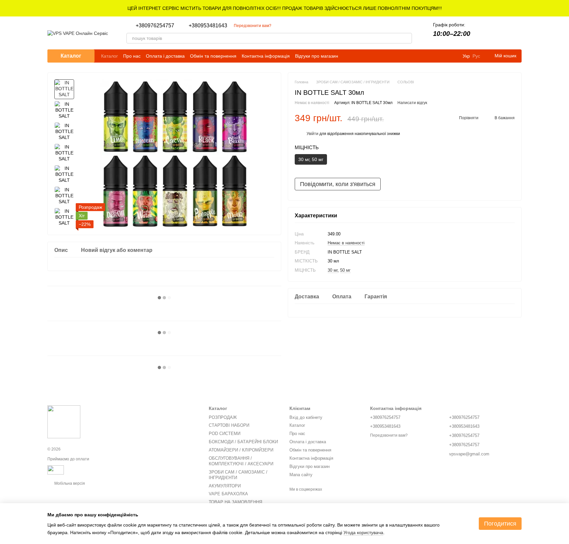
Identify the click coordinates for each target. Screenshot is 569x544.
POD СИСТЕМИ (224, 433)
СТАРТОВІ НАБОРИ (229, 425)
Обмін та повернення (213, 56)
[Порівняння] (482, 33)
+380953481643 (208, 25)
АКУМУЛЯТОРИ (225, 485)
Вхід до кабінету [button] (305, 417)
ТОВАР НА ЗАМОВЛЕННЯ (235, 502)
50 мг (345, 270)
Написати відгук (412, 103)
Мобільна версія (69, 483)
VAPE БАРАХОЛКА (228, 493)
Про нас (132, 56)
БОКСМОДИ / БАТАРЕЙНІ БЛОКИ (243, 441)
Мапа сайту (300, 474)
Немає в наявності (346, 242)
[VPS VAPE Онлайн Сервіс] (63, 422)
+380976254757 (155, 25)
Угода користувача (363, 532)
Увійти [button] (312, 133)
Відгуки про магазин (316, 56)
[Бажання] (499, 33)
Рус (476, 56)
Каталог (109, 56)
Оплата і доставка (165, 56)
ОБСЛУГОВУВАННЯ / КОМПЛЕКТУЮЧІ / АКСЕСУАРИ (241, 461)
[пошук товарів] (406, 38)
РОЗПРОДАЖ (223, 417)
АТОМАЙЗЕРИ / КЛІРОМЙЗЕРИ (241, 450)
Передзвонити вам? (252, 25)
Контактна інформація (266, 56)
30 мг (333, 270)
